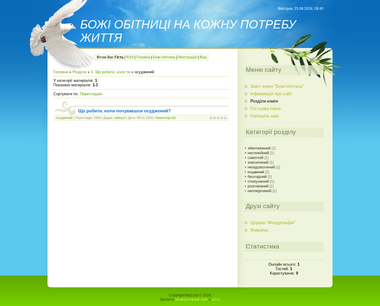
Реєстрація (187, 57)
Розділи (79, 72)
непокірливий (259, 191)
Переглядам (91, 94)
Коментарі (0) (166, 117)
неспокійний (258, 153)
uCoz (216, 299)
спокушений (258, 181)
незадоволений (261, 167)
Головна (143, 57)
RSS (130, 57)
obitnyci (119, 117)
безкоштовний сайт (191, 299)
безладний (257, 176)
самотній (255, 157)
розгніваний (258, 186)
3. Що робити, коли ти (110, 72)
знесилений (258, 162)
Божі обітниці (164, 57)
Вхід (203, 57)
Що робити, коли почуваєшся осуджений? (124, 111)
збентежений (259, 148)
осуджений (64, 117)
